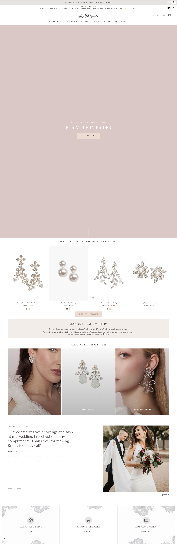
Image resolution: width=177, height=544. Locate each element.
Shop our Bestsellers (88, 314)
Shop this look (164, 495)
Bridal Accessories (70, 22)
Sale (116, 22)
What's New (84, 22)
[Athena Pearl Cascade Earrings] (109, 273)
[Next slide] (19, 488)
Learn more (31, 532)
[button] (153, 14)
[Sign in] (158, 14)
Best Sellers (108, 22)
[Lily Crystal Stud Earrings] (149, 273)
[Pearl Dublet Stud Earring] (68, 273)
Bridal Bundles (96, 22)
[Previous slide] (10, 488)
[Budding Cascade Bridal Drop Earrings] (28, 273)
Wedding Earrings (55, 22)
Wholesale (124, 22)
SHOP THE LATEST (88, 136)
